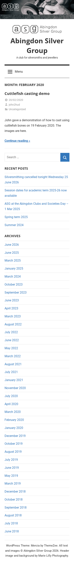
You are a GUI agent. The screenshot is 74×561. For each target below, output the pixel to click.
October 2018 (14, 499)
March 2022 (13, 356)
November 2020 (15, 388)
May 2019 (11, 476)
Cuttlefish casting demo (27, 93)
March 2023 (13, 316)
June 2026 (12, 244)
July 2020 (11, 396)
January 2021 (14, 380)
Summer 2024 (14, 225)
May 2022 (11, 348)
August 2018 (13, 515)
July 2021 (11, 372)
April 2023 (11, 308)
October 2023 (14, 284)
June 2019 (12, 468)
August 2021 (13, 364)
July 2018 (11, 523)
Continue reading (16, 141)
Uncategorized (17, 109)
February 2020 (14, 420)
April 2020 (11, 404)
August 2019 (13, 451)
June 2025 (12, 252)
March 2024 (13, 276)
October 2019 (14, 443)
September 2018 (16, 507)
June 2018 (12, 531)
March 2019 (13, 483)
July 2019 (11, 459)
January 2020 (14, 428)
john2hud (14, 104)
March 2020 (13, 412)
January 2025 (14, 268)
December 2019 (15, 436)
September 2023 (16, 292)
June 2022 (12, 340)
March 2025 (13, 260)
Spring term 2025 (16, 217)
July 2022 (11, 332)
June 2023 (12, 300)
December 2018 (15, 491)
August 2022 (13, 324)
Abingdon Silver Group (37, 45)
